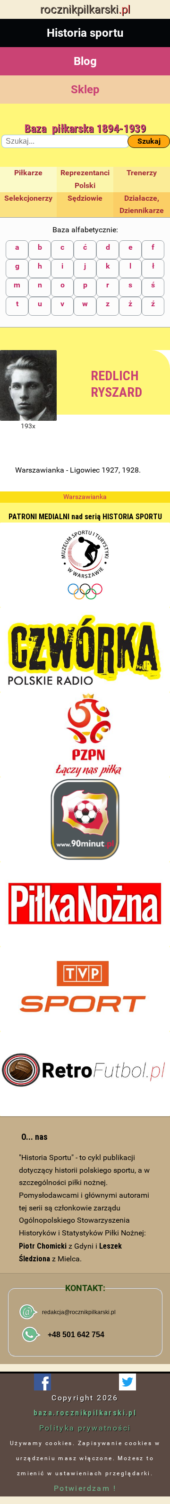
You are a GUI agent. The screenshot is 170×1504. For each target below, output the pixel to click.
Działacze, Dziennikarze (141, 204)
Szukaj (149, 141)
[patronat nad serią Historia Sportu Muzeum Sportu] (85, 565)
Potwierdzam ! (85, 1488)
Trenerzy (142, 172)
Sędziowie (85, 198)
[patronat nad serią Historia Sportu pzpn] (85, 734)
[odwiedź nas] (127, 1381)
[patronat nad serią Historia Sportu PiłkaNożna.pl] (85, 904)
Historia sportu (85, 33)
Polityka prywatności (85, 1427)
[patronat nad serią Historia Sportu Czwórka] (85, 649)
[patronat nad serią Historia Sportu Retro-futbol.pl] (85, 1073)
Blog (85, 61)
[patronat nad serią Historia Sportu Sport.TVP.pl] (85, 989)
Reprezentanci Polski (85, 179)
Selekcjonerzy (28, 198)
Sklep (85, 89)
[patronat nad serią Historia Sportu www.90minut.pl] (85, 819)
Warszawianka (85, 496)
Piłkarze (28, 172)
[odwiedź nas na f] (42, 1381)
